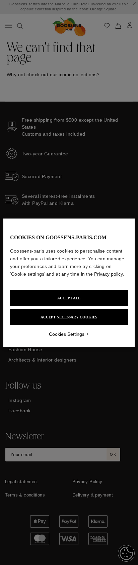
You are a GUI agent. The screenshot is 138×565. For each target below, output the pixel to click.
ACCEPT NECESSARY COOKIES (69, 317)
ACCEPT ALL (68, 298)
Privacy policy (108, 274)
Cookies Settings (66, 334)
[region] (68, 283)
